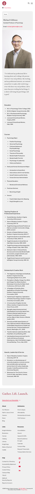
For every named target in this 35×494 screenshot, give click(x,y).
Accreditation (21, 430)
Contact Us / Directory (8, 461)
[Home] (3, 8)
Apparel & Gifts (22, 436)
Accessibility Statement (9, 464)
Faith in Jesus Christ (8, 412)
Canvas (4, 436)
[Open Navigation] (31, 3)
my (4, 450)
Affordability (21, 412)
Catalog (4, 439)
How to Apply (21, 410)
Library (4, 441)
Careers (4, 415)
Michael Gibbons (7, 7)
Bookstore (5, 433)
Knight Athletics (6, 430)
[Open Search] (28, 3)
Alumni (20, 433)
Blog (3, 421)
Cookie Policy (6, 470)
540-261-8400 (22, 488)
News (4, 418)
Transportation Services (24, 452)
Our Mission (5, 410)
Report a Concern (7, 483)
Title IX (4, 475)
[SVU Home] (4, 3)
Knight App (5, 444)
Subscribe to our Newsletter (10, 400)
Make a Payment (7, 447)
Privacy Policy (6, 467)
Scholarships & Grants (24, 415)
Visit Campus (21, 418)
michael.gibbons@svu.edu (14, 26)
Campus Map (21, 446)
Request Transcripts (23, 449)
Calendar (20, 443)
